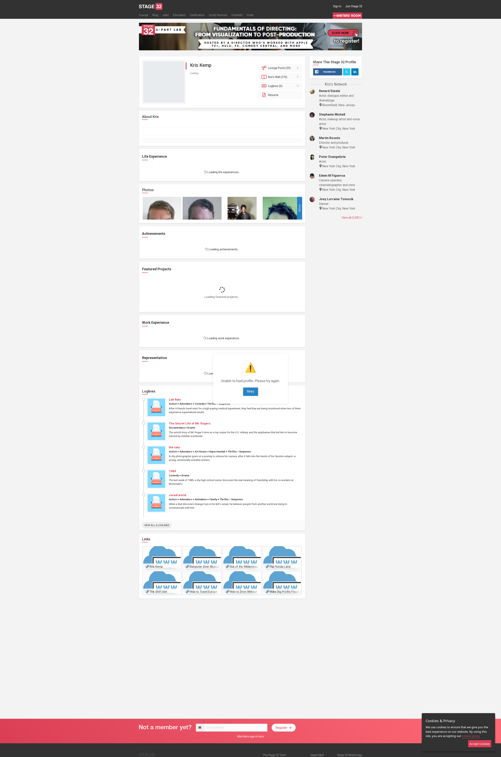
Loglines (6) (275, 86)
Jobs (165, 15)
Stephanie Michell (332, 114)
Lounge (143, 15)
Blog (155, 15)
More (299, 208)
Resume (273, 95)
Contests (237, 15)
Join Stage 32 (353, 6)
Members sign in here (250, 736)
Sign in (337, 6)
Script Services (218, 15)
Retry (250, 391)
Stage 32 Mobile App (349, 755)
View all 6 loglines (156, 525)
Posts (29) (279, 68)
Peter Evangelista (332, 157)
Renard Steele (329, 91)
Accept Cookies (479, 744)
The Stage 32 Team (274, 755)
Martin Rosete (329, 138)
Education (179, 15)
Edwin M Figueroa (332, 175)
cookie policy (471, 736)
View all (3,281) (351, 217)
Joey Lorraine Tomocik (336, 199)
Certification (197, 15)
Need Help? (317, 755)
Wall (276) (277, 77)
